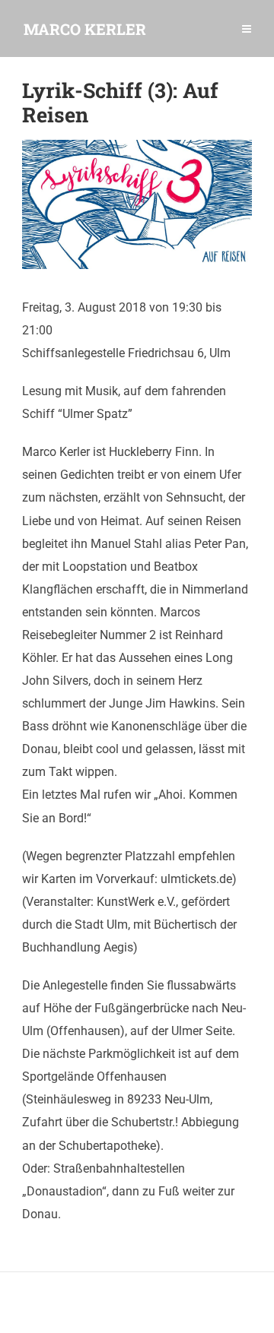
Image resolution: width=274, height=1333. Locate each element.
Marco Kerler (85, 29)
